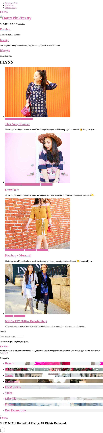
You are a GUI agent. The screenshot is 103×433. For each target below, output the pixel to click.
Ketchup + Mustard (18, 255)
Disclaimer (9, 5)
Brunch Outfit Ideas (13, 119)
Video (8, 392)
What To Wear (27, 119)
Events (9, 369)
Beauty (9, 363)
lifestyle (5, 50)
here (5, 353)
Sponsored (11, 381)
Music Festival (30, 250)
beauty (4, 40)
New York (9, 316)
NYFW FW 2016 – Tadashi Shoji (26, 321)
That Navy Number (17, 124)
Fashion (5, 29)
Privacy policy (10, 8)
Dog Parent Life (15, 410)
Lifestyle (10, 398)
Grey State (12, 189)
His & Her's (13, 387)
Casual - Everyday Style (30, 184)
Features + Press (11, 3)
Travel (9, 375)
